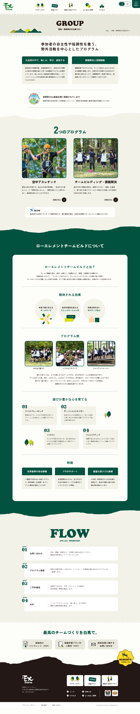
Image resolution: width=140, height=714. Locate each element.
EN (127, 4)
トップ (72, 691)
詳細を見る (57, 200)
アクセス (73, 695)
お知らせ (88, 691)
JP (122, 4)
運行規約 (44, 705)
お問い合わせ (56, 705)
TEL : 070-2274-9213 (28, 692)
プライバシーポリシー (29, 705)
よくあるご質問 (90, 695)
